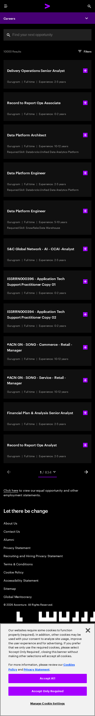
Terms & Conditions (18, 564)
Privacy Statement (17, 547)
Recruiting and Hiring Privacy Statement (33, 555)
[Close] (88, 630)
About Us (10, 523)
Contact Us (12, 531)
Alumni (9, 539)
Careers (9, 18)
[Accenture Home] (47, 6)
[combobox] (47, 35)
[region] (47, 669)
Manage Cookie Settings (47, 703)
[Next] (86, 472)
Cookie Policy (14, 572)
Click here (11, 490)
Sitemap (10, 588)
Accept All (47, 678)
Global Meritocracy (18, 596)
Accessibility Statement (21, 580)
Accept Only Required (48, 691)
